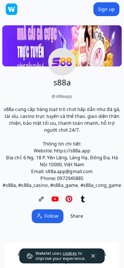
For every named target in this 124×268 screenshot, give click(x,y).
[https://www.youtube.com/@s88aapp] (55, 199)
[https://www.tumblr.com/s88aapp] (82, 199)
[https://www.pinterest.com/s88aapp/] (68, 199)
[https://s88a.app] (41, 199)
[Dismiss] (93, 256)
